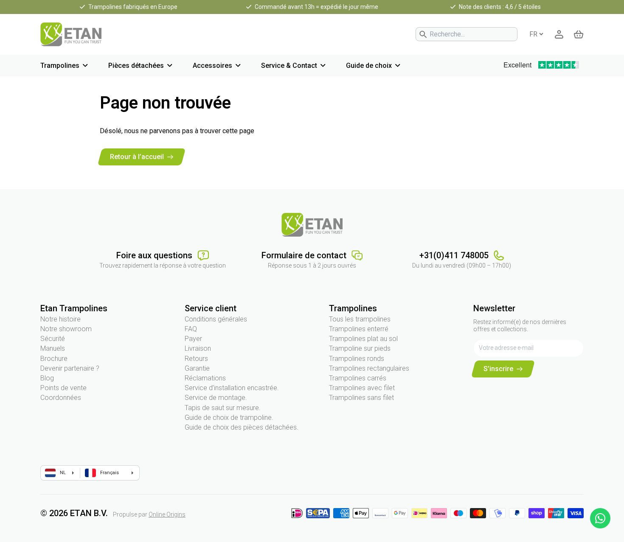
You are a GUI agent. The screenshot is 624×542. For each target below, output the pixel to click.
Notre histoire (60, 319)
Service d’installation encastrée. (232, 388)
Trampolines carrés (357, 378)
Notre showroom (66, 329)
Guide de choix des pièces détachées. (241, 427)
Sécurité (52, 339)
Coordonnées (60, 398)
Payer (193, 339)
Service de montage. (216, 398)
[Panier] (578, 34)
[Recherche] (423, 34)
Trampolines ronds (356, 359)
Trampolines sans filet (361, 398)
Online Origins (167, 514)
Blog (47, 378)
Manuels (52, 348)
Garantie (197, 368)
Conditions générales (216, 319)
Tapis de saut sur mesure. (223, 408)
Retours (196, 359)
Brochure (53, 359)
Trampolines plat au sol (363, 339)
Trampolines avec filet (362, 388)
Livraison (198, 348)
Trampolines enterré (358, 329)
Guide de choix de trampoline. (229, 417)
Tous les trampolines (360, 319)
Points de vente (63, 388)
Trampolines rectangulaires (369, 368)
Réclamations (205, 378)
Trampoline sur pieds (360, 348)
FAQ (191, 329)
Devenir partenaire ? (69, 368)
